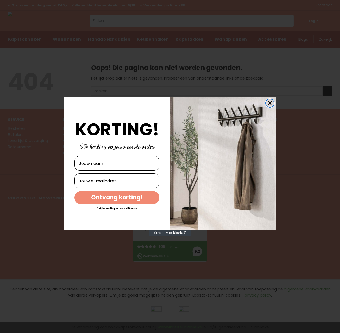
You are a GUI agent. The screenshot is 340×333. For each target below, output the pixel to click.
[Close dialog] (270, 103)
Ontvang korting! (117, 197)
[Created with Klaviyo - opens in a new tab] (170, 233)
